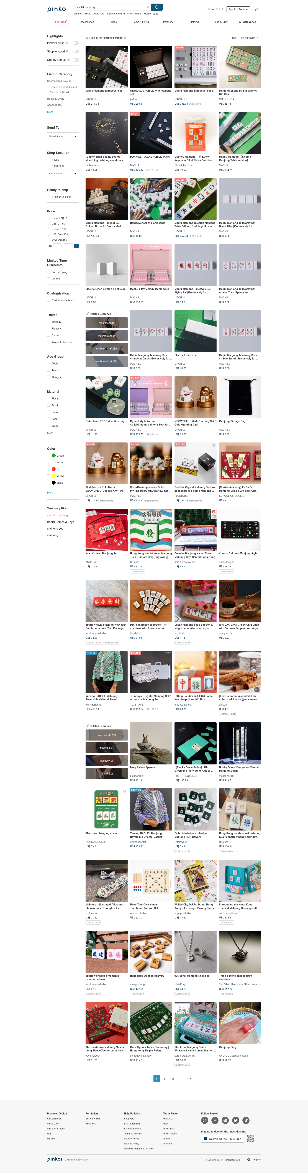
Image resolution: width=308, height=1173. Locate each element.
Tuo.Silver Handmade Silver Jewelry (239, 984)
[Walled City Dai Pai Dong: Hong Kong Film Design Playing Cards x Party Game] (195, 881)
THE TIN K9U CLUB (185, 775)
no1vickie (179, 633)
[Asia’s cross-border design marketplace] (57, 9)
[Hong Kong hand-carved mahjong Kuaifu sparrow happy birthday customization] (240, 809)
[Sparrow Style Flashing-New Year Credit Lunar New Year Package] (107, 601)
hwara (87, 13)
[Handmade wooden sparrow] (151, 952)
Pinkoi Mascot (170, 1133)
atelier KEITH (226, 775)
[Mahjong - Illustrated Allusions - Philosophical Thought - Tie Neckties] (107, 881)
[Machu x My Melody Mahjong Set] (151, 265)
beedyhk (135, 633)
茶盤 (155, 13)
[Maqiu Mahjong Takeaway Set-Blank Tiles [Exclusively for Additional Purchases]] (240, 199)
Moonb (147, 13)
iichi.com (167, 1143)
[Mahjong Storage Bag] (240, 397)
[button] (76, 246)
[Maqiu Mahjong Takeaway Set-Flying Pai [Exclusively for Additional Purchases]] (195, 265)
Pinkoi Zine (53, 1123)
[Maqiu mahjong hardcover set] (107, 67)
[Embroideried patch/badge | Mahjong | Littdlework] (195, 809)
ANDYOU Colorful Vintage (233, 1055)
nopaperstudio (182, 913)
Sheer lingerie (134, 13)
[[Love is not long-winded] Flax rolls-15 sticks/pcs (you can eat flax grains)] (240, 672)
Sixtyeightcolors (183, 165)
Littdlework (180, 841)
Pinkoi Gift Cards (56, 1128)
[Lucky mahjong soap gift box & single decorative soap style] (195, 601)
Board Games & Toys (60, 522)
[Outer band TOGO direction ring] (107, 397)
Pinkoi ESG (169, 1128)
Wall (49, 1133)
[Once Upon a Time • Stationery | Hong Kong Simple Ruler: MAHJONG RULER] (151, 1023)
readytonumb (226, 633)
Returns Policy (131, 1143)
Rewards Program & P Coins (139, 1148)
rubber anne (92, 165)
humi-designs (226, 562)
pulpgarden (136, 775)
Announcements (132, 1128)
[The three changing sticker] (107, 809)
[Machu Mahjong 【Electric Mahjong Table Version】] (240, 133)
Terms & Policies (133, 1133)
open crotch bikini (116, 13)
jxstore (134, 99)
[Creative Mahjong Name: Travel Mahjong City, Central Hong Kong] (195, 530)
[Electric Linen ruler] (195, 331)
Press (166, 1123)
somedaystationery (141, 1055)
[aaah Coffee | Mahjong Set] (107, 530)
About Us (167, 1118)
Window (51, 1138)
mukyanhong (137, 984)
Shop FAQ (91, 1123)
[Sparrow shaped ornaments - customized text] (107, 952)
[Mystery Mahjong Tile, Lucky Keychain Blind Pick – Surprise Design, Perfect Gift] (195, 133)
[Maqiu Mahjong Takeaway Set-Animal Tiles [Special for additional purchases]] (240, 265)
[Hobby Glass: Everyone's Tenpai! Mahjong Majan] (240, 743)
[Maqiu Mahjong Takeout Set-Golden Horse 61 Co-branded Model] (107, 199)
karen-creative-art (184, 562)
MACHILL (91, 99)
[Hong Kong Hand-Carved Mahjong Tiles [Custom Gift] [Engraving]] (151, 530)
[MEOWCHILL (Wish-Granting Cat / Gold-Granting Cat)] (195, 397)
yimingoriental (93, 704)
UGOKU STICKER (96, 841)
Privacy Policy (131, 1138)
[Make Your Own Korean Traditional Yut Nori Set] (151, 881)
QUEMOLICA (226, 99)
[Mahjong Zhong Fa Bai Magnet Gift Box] (240, 67)
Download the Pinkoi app (224, 1139)
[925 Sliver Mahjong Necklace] (195, 952)
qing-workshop (182, 704)
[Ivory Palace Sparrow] (151, 743)
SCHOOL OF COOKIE (231, 495)
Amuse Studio (138, 913)
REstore (134, 562)
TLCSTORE (181, 495)
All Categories (54, 1118)
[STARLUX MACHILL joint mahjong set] (151, 67)
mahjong (52, 535)
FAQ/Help (129, 1118)
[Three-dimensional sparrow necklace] (240, 952)
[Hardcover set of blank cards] (151, 199)
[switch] (63, 43)
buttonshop (92, 913)
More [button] (50, 112)
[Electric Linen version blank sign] (107, 265)
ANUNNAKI (92, 562)
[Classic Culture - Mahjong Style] (240, 530)
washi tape (98, 13)
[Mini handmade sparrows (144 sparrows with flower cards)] (151, 601)
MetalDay (179, 984)
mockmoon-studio (96, 633)
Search (157, 7)
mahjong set (55, 528)
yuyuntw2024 (93, 1055)
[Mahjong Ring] (240, 1023)
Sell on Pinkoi (215, 9)
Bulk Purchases (132, 1123)
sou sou (78, 13)
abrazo (223, 704)
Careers (167, 1138)
